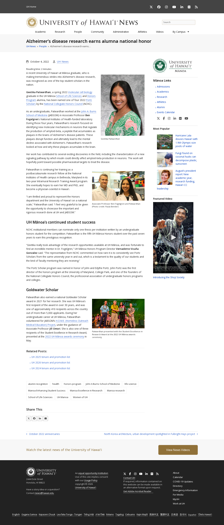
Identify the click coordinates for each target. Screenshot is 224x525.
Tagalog (119, 514)
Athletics (161, 102)
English (16, 514)
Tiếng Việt (89, 514)
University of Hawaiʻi (85, 487)
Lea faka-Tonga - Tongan (69, 514)
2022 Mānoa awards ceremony (64, 336)
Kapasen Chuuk (47, 514)
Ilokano (110, 514)
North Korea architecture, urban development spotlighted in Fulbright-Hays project (149, 434)
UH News (63, 61)
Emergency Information (185, 490)
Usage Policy (90, 480)
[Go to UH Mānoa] (175, 71)
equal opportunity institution (93, 473)
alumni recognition (38, 383)
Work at (179, 503)
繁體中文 (164, 514)
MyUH (176, 499)
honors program (72, 383)
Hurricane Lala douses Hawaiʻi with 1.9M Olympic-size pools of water (187, 141)
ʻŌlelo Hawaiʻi (205, 514)
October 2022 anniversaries (43, 434)
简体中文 (154, 514)
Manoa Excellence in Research (86, 390)
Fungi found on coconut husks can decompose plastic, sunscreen (186, 158)
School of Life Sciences (69, 96)
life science (130, 383)
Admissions (163, 86)
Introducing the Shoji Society (168, 277)
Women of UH (80, 397)
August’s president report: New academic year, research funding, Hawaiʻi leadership (176, 179)
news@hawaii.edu (44, 493)
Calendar (178, 477)
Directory (178, 485)
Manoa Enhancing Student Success (46, 390)
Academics (163, 91)
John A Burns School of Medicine (103, 383)
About (176, 472)
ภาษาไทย (100, 514)
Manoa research (116, 390)
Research (162, 97)
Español (192, 514)
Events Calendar (166, 112)
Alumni (161, 107)
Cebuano (130, 514)
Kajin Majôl (142, 514)
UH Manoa (62, 397)
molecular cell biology (80, 92)
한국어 (183, 514)
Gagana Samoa (29, 514)
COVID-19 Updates (183, 481)
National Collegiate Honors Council (63, 103)
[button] (28, 418)
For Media (178, 494)
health (55, 383)
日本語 (174, 514)
